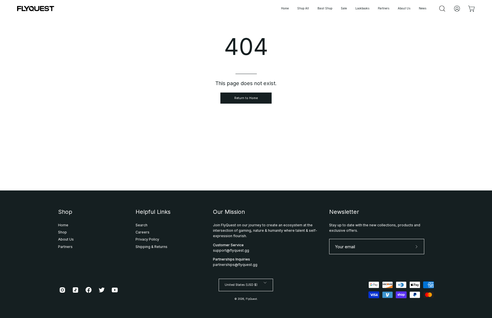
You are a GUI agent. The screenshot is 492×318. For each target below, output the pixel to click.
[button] (362, 8)
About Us (66, 239)
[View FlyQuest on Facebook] (88, 290)
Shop (65, 211)
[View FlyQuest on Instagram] (62, 290)
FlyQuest (251, 298)
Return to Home (246, 98)
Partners (65, 247)
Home (63, 225)
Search (141, 225)
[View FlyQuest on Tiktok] (75, 290)
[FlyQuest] (35, 8)
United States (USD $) (241, 285)
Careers (142, 232)
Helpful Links (153, 211)
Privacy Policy (147, 239)
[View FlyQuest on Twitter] (101, 290)
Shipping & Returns (151, 247)
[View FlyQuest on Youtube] (114, 290)
